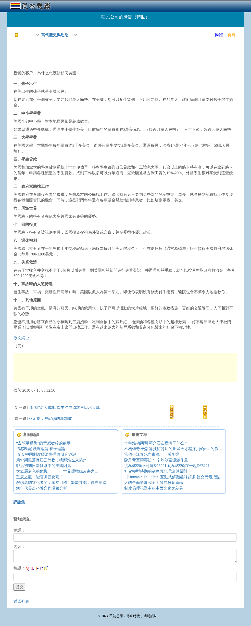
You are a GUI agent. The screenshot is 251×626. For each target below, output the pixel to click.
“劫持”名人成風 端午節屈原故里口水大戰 (64, 407)
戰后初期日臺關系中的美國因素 (43, 466)
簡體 (219, 35)
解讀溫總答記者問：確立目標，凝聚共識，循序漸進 (61, 482)
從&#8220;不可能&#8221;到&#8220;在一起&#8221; (167, 466)
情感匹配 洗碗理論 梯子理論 (40, 449)
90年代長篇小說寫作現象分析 (41, 488)
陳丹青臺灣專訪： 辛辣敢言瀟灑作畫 (156, 460)
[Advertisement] (102, 54)
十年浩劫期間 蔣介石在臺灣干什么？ (156, 443)
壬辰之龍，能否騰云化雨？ (39, 477)
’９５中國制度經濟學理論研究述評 (46, 454)
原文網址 (21, 338)
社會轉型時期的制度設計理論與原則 (155, 471)
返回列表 (21, 601)
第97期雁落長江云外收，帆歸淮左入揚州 (51, 460)
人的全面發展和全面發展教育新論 (153, 482)
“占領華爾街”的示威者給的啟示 (43, 443)
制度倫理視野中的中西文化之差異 (153, 488)
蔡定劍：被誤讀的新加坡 (50, 418)
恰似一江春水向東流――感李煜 (151, 454)
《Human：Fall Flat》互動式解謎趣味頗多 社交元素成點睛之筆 (178, 477)
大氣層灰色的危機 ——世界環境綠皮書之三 (57, 471)
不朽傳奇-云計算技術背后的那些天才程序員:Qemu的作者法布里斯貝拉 (185, 449)
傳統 (232, 35)
